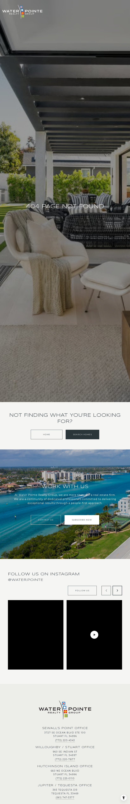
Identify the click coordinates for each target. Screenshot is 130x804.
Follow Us (82, 590)
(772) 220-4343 (65, 740)
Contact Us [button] (45, 520)
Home (46, 434)
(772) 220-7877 (65, 759)
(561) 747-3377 (65, 797)
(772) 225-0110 (65, 778)
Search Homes (82, 434)
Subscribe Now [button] (82, 520)
